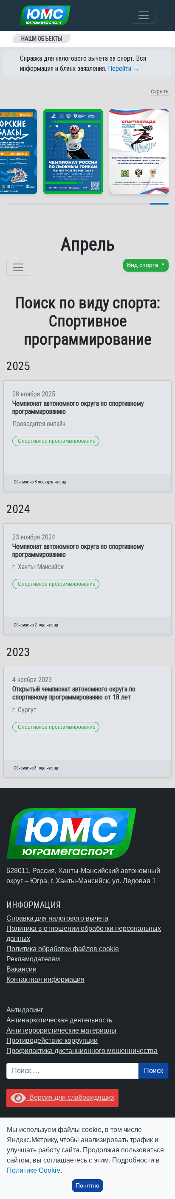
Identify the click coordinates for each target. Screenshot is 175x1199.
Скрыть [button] (160, 91)
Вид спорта (143, 265)
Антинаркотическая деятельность (59, 1020)
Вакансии (21, 969)
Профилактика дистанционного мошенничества (82, 1050)
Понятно (87, 1185)
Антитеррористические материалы (61, 1030)
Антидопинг (24, 1010)
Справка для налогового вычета (57, 918)
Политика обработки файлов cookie (62, 948)
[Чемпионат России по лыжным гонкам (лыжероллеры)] (73, 151)
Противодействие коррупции (52, 1040)
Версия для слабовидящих (70, 1097)
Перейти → (124, 69)
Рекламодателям (33, 959)
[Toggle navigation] (143, 15)
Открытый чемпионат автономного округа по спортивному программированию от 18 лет (73, 693)
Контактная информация (45, 979)
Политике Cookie (33, 1170)
